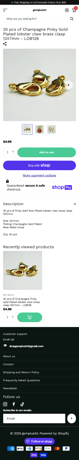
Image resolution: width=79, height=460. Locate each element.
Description (13, 204)
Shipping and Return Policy (21, 372)
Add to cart (46, 152)
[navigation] (27, 129)
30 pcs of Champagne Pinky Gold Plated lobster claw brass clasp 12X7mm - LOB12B (21, 302)
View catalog (5, 10)
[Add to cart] (29, 317)
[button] (14, 149)
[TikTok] (22, 404)
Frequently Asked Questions (21, 380)
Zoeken (71, 18)
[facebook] (14, 404)
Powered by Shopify (54, 433)
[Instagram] (5, 404)
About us (9, 356)
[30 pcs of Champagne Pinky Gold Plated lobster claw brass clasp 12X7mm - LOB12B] (22, 270)
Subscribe (71, 418)
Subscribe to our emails (17, 410)
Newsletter (10, 388)
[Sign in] (67, 10)
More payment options (39, 175)
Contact (8, 364)
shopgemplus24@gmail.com (26, 346)
